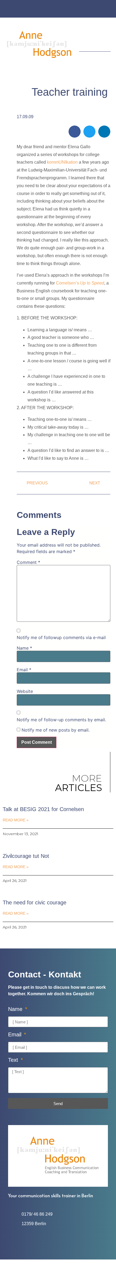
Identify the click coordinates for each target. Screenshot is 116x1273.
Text (14, 1060)
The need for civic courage (34, 902)
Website (25, 691)
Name (24, 648)
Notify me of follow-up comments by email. (61, 719)
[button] (107, 38)
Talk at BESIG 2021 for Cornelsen (43, 809)
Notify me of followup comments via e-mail (61, 637)
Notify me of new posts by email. (56, 730)
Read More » (16, 820)
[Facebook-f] (52, 9)
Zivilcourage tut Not (26, 856)
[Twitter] (63, 9)
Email (24, 669)
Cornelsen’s (80, 283)
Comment (28, 562)
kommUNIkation (62, 162)
